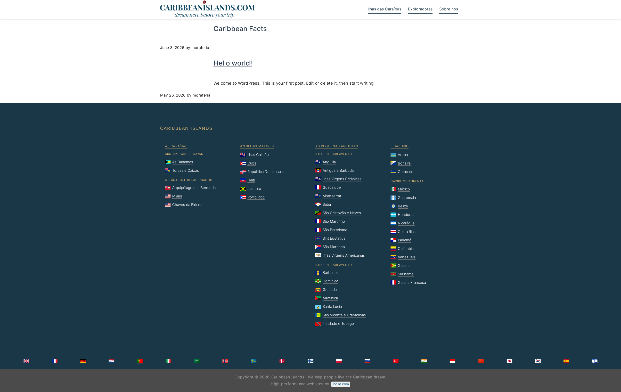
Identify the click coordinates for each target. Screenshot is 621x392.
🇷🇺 (367, 361)
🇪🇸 (566, 361)
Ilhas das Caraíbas (384, 9)
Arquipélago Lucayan (184, 154)
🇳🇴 (225, 361)
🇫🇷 (55, 361)
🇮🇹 (168, 361)
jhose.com (341, 384)
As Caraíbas (176, 146)
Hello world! (232, 63)
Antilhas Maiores (257, 146)
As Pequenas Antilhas (336, 146)
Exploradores (420, 9)
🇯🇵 (510, 361)
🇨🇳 (481, 361)
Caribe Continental (408, 181)
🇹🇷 (396, 361)
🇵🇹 (140, 361)
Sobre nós (448, 9)
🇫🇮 (311, 361)
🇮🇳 (424, 361)
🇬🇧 (26, 361)
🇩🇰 (282, 361)
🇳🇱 (111, 361)
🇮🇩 (452, 361)
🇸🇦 (197, 361)
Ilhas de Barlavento (333, 154)
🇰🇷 (538, 361)
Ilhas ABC (400, 146)
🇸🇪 (254, 361)
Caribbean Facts (240, 28)
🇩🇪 (83, 361)
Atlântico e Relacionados (188, 180)
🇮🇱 (595, 361)
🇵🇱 (339, 361)
